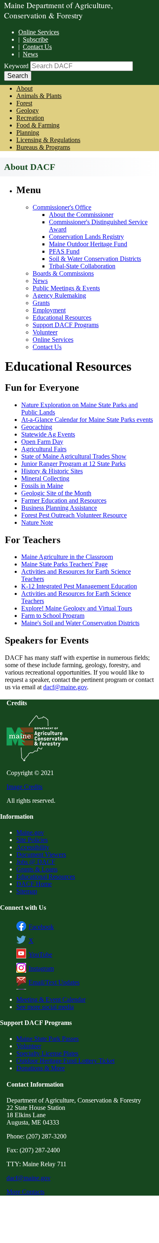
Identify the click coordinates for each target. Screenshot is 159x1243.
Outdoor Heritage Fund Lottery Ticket (65, 1060)
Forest (24, 103)
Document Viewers (41, 854)
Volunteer (45, 332)
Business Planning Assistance (59, 507)
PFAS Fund (64, 251)
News (30, 54)
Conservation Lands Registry (86, 236)
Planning (27, 132)
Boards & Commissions (63, 273)
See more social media (45, 1006)
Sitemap (26, 891)
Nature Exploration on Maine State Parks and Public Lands (79, 408)
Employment (49, 310)
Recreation (30, 117)
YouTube (40, 954)
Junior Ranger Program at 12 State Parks (73, 463)
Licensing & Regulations (48, 139)
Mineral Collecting (45, 478)
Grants (41, 302)
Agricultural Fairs (43, 449)
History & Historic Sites (52, 471)
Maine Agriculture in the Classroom (67, 556)
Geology (27, 110)
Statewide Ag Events (48, 434)
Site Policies (32, 839)
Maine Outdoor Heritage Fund (88, 244)
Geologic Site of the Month (56, 493)
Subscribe (35, 39)
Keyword (16, 65)
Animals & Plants (39, 95)
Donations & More (40, 1068)
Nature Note (37, 522)
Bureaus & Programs (43, 147)
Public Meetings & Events (66, 288)
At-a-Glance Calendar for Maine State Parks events (87, 419)
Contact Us (37, 46)
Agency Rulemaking (59, 295)
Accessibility (32, 847)
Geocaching (36, 426)
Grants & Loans (36, 869)
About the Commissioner (81, 214)
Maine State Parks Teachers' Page (64, 564)
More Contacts (25, 1191)
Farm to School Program (52, 615)
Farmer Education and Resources (63, 500)
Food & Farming (38, 125)
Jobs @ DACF (35, 861)
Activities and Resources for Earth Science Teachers (76, 575)
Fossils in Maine (42, 485)
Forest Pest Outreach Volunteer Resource (74, 515)
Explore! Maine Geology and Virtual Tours (76, 608)
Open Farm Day (42, 441)
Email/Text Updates (54, 982)
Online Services (38, 32)
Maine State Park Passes (47, 1038)
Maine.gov (30, 832)
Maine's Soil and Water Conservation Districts (80, 622)
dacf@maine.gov (65, 687)
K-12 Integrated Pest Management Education (79, 586)
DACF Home (34, 883)
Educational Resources (62, 317)
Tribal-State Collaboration (82, 266)
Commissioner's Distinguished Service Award (98, 225)
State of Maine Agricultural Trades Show (73, 456)
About (24, 88)
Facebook (41, 926)
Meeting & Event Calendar (51, 999)
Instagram (41, 968)
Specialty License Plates (47, 1053)
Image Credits (24, 786)
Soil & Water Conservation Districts (95, 258)
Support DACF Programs (66, 324)
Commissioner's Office (62, 207)
